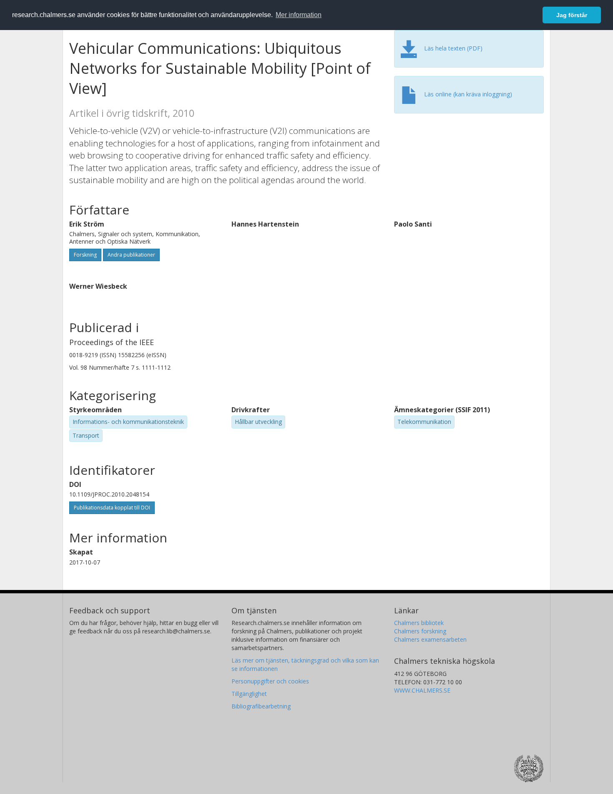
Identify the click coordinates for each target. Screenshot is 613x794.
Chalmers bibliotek (419, 623)
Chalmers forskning (420, 631)
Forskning (85, 254)
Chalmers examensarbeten (430, 639)
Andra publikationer (131, 254)
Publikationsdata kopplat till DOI (112, 507)
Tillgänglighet (249, 694)
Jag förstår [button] (571, 15)
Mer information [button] (299, 14)
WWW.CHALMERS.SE (422, 690)
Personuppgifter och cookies (270, 681)
